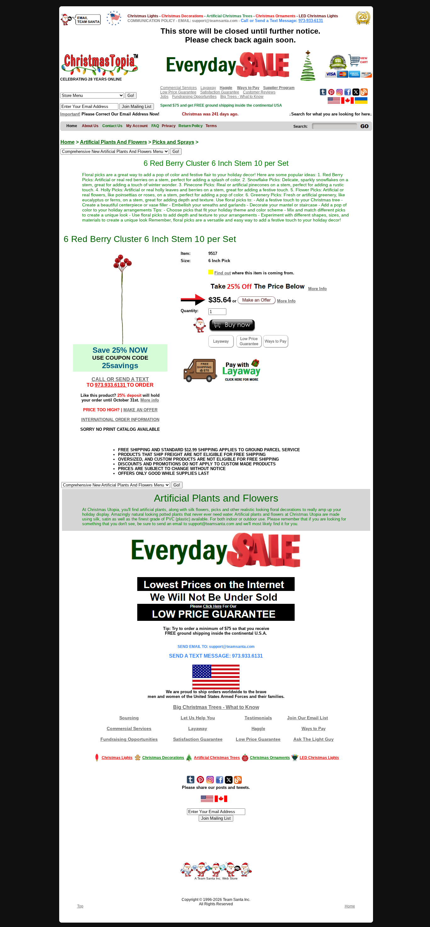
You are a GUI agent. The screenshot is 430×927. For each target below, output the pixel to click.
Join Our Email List (307, 717)
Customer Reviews (259, 92)
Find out (222, 273)
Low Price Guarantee (178, 92)
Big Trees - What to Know (241, 96)
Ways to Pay (313, 728)
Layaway (208, 88)
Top (80, 906)
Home (67, 142)
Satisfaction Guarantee (219, 92)
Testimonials (258, 717)
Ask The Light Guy (313, 739)
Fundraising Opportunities (194, 96)
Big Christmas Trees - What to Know (216, 707)
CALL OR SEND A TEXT (120, 379)
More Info (317, 288)
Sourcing (129, 717)
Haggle (258, 728)
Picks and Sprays (173, 142)
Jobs (164, 96)
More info (149, 400)
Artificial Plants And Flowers (113, 142)
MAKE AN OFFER (140, 409)
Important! (70, 114)
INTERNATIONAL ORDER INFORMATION (120, 419)
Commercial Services (178, 88)
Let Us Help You (198, 717)
